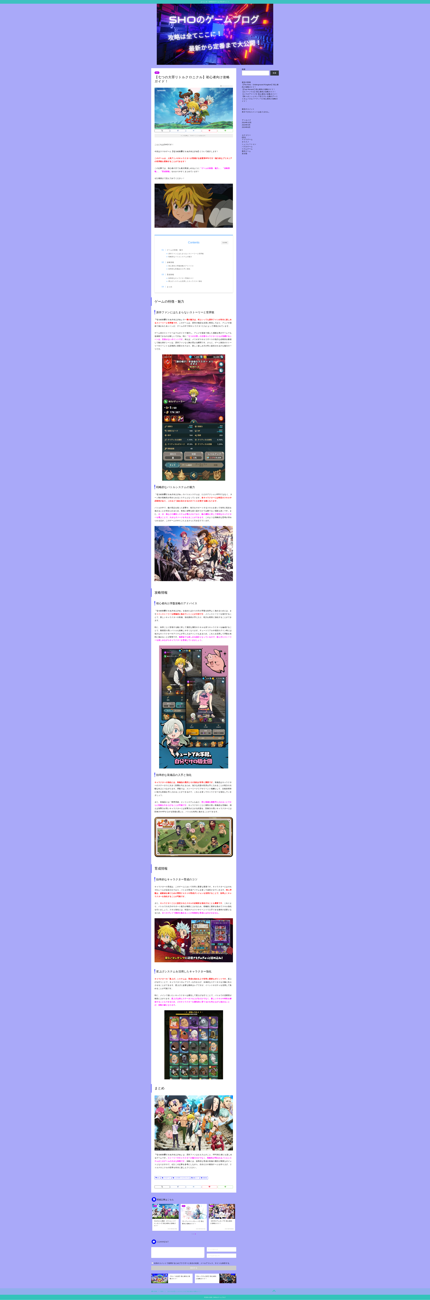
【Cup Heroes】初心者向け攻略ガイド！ (258, 89)
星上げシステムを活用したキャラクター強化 (185, 281)
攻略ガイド (195, 1178)
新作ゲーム (246, 151)
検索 (243, 69)
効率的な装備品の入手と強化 (179, 269)
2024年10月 (247, 122)
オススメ (245, 142)
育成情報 (170, 274)
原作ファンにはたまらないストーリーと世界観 (186, 254)
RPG (157, 72)
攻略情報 (170, 262)
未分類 (244, 153)
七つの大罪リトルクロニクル (181, 1178)
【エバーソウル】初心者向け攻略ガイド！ (259, 92)
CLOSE (225, 242)
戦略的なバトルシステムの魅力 (180, 257)
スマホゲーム (166, 1178)
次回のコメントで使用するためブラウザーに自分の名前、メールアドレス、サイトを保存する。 (192, 1263)
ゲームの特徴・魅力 (175, 250)
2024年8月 (246, 127)
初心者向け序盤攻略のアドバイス (181, 266)
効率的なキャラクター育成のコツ (181, 278)
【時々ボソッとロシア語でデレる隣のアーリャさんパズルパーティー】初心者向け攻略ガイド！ (260, 98)
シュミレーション (249, 144)
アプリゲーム (247, 139)
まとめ (169, 287)
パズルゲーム (247, 146)
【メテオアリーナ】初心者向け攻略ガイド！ (260, 94)
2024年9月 (246, 125)
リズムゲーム (247, 149)
